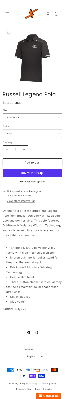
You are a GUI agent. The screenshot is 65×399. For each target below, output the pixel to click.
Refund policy (48, 383)
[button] (7, 14)
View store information (21, 200)
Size (5, 110)
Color (6, 126)
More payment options (32, 181)
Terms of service (43, 389)
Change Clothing (28, 383)
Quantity (7, 142)
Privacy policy (23, 389)
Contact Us (50, 395)
